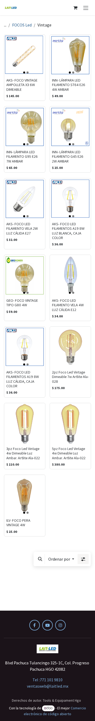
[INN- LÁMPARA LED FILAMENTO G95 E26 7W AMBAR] (24, 126)
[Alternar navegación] (85, 7)
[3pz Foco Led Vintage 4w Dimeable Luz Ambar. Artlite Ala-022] (24, 423)
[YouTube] (47, 625)
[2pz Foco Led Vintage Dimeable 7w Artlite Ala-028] (70, 347)
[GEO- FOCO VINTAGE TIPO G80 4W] (24, 275)
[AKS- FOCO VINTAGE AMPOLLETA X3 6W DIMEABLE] (24, 55)
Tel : (47, 679)
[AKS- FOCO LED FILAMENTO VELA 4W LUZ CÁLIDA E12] (70, 275)
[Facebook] (34, 625)
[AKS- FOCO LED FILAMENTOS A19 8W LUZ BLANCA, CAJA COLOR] (70, 198)
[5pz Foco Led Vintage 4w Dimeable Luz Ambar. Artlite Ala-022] (70, 423)
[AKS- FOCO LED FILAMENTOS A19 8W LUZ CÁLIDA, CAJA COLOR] (24, 347)
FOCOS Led (22, 25)
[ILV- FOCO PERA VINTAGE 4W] (24, 495)
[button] (40, 559)
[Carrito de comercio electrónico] (75, 7)
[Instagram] (60, 625)
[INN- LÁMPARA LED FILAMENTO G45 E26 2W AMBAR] (70, 126)
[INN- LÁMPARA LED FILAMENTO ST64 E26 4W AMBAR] (70, 55)
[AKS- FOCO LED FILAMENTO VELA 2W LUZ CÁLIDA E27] (24, 198)
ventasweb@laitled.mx (47, 686)
